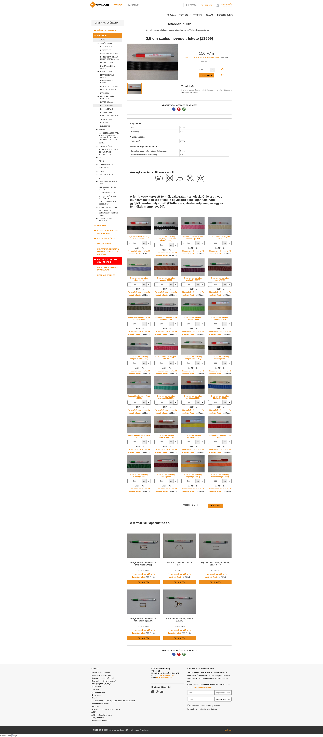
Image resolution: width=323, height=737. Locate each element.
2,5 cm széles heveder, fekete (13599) (139, 238)
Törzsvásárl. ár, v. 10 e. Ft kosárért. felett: (202, 57)
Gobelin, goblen (106, 164)
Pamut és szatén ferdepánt (107, 98)
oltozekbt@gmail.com (165, 675)
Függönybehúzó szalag (107, 82)
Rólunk (94, 698)
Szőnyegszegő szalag (109, 116)
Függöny (101, 225)
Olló (101, 157)
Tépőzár (102, 178)
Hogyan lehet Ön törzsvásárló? (103, 681)
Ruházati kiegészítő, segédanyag (107, 203)
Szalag (209, 15)
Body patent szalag (108, 90)
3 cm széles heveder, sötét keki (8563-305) (139, 318)
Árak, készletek (97, 718)
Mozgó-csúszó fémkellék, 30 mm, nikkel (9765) (143, 563)
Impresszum (96, 687)
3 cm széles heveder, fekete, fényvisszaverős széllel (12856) (166, 239)
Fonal (101, 161)
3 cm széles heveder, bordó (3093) (166, 476)
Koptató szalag (106, 63)
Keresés (191, 5)
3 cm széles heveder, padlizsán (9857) (193, 279)
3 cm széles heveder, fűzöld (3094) (139, 476)
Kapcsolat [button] (133, 5)
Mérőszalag (105, 123)
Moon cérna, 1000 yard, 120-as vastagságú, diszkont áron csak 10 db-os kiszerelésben (109, 136)
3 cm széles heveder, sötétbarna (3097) (166, 436)
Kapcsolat (95, 689)
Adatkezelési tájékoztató (101, 675)
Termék (208, 5)
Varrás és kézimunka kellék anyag (108, 197)
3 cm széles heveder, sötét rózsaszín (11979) (193, 238)
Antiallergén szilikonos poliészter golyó (108, 213)
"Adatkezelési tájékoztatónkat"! (202, 687)
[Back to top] (315, 729)
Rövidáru (197, 15)
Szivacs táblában (106, 238)
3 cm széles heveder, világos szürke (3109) (139, 358)
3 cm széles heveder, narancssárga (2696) (220, 476)
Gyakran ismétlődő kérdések (102, 678)
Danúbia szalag (106, 112)
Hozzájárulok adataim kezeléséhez (203, 709)
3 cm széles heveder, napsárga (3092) (193, 476)
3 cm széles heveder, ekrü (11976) (220, 238)
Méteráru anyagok (106, 30)
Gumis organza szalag (109, 53)
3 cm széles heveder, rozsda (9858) (166, 279)
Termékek (118, 5)
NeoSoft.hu (228, 730)
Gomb (101, 171)
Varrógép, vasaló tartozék (106, 220)
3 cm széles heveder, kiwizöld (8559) (193, 318)
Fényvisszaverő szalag (107, 76)
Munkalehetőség (98, 692)
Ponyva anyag (104, 244)
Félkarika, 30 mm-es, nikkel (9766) (179, 563)
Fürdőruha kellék (107, 193)
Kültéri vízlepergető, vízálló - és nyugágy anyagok (108, 251)
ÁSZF (93, 712)
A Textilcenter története (100, 672)
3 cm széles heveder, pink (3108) (166, 358)
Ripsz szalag (105, 50)
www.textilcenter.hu (164, 678)
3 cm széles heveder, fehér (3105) (139, 397)
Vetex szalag (106, 119)
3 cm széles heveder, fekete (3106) (220, 358)
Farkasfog (104, 93)
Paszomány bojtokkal (109, 86)
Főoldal (171, 15)
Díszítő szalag (106, 72)
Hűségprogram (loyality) (101, 684)
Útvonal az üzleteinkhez (100, 721)
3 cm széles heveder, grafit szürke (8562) (166, 318)
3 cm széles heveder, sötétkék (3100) (193, 397)
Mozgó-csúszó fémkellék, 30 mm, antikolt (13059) (143, 619)
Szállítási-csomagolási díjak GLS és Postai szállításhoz (113, 701)
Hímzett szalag (106, 47)
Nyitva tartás (96, 695)
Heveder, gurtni (225, 15)
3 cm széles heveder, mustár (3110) (220, 318)
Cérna (101, 143)
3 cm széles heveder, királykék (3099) (220, 397)
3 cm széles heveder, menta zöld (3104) (166, 397)
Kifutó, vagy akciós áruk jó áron (107, 260)
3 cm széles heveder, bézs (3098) (139, 436)
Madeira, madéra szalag (107, 67)
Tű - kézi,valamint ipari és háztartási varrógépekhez (108, 152)
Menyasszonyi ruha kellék (107, 188)
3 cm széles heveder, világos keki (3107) (193, 358)
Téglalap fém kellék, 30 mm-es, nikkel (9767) (215, 563)
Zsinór (102, 130)
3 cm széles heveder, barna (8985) (220, 279)
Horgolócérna (105, 146)
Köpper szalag (106, 109)
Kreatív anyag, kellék (108, 207)
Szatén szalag (106, 43)
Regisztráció (227, 6)
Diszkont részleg (106, 275)
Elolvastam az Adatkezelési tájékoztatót (204, 706)
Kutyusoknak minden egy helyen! (107, 268)
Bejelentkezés (226, 4)
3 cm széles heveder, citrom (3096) (193, 436)
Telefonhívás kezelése (100, 703)
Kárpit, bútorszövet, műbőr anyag (107, 232)
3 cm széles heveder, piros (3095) (220, 436)
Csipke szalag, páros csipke (108, 183)
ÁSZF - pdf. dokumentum (101, 715)
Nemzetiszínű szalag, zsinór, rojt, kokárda (109, 58)
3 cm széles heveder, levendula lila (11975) (139, 279)
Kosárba (208, 75)
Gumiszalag (104, 168)
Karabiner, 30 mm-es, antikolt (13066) (179, 619)
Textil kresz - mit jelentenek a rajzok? (106, 709)
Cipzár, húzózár (106, 175)
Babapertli (105, 126)
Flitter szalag (106, 102)
